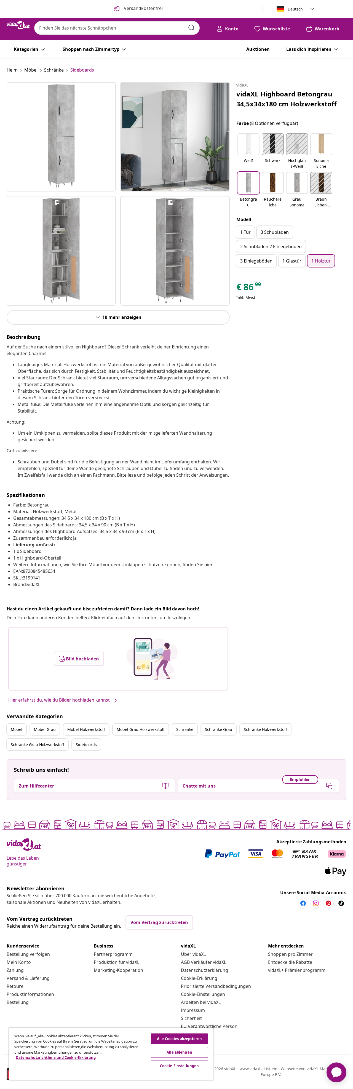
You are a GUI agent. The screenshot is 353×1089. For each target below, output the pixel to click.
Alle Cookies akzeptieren (179, 1038)
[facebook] (303, 903)
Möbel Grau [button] (45, 729)
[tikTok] (341, 903)
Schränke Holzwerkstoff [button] (265, 729)
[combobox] (117, 28)
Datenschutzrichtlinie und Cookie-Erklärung (56, 1057)
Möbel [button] (16, 729)
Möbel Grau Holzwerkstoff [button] (141, 729)
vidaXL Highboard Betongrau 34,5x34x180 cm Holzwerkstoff (286, 98)
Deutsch (295, 9)
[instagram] (316, 903)
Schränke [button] (184, 729)
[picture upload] (152, 658)
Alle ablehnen (179, 1052)
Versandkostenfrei (143, 8)
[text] (249, 288)
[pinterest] (328, 903)
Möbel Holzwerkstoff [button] (86, 729)
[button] (248, 151)
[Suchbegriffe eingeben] (191, 27)
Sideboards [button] (86, 744)
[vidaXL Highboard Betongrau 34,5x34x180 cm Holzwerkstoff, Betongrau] (61, 137)
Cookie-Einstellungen (203, 994)
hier (208, 564)
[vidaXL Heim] (18, 25)
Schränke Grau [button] (218, 729)
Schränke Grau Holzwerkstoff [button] (37, 744)
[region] (111, 1054)
